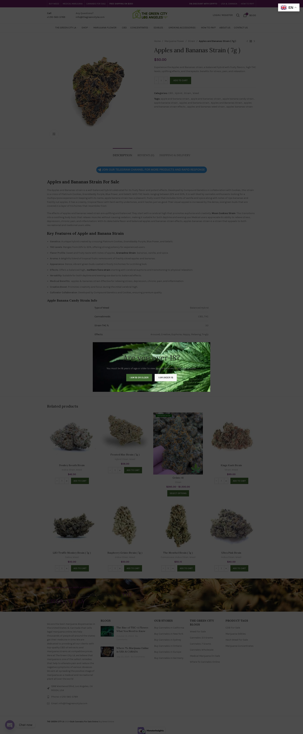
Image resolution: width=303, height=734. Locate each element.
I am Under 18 (165, 377)
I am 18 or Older (139, 377)
